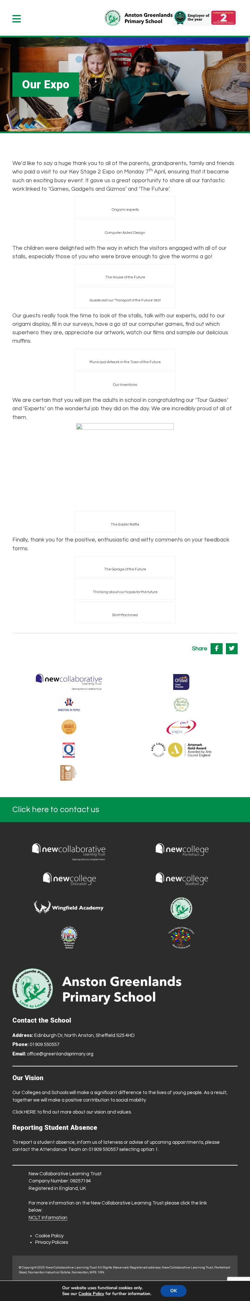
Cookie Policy (49, 1235)
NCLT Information (48, 1217)
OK (173, 1291)
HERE (30, 1112)
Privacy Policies (51, 1242)
